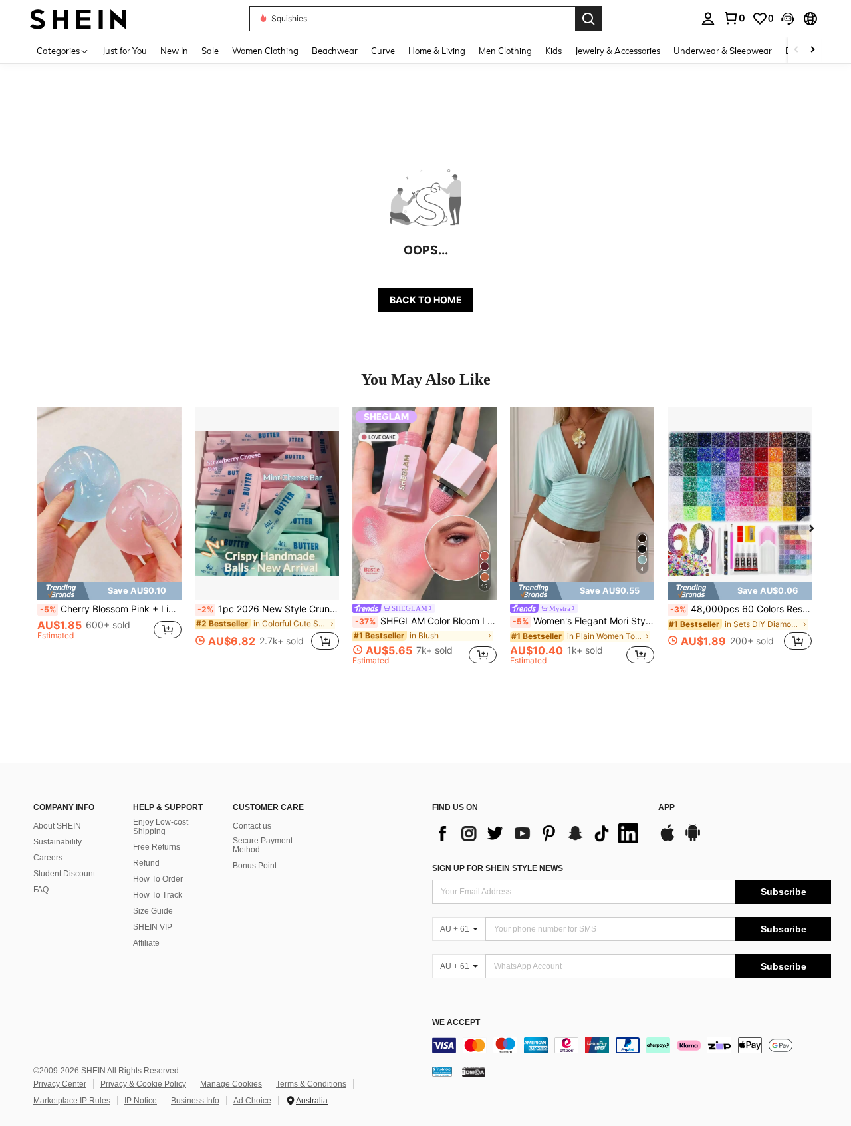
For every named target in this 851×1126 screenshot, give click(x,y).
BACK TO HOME (426, 299)
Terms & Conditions (311, 1084)
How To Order (158, 879)
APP (666, 807)
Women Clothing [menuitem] (265, 50)
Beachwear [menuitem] (335, 50)
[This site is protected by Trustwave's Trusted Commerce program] (442, 1071)
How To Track (157, 895)
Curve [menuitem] (383, 50)
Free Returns (156, 847)
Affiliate (146, 943)
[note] (109, 591)
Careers (47, 857)
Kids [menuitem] (553, 50)
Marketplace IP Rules (71, 1100)
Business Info (195, 1100)
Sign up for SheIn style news (497, 868)
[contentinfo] (631, 1045)
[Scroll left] (796, 50)
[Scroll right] (812, 50)
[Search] (588, 18)
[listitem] (109, 536)
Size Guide (153, 911)
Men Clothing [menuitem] (505, 50)
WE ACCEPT (456, 1022)
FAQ (41, 889)
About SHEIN (57, 826)
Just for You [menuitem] (124, 50)
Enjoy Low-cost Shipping (160, 826)
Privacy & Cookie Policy (143, 1084)
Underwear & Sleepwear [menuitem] (722, 50)
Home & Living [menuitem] (436, 50)
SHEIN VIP (152, 927)
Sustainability (57, 841)
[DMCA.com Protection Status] (473, 1071)
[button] (788, 19)
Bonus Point (255, 865)
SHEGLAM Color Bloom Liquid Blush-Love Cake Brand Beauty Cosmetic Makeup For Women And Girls (426, 621)
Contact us (252, 826)
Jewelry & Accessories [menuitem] (617, 50)
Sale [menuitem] (210, 50)
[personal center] (708, 19)
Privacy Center (59, 1084)
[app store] (667, 839)
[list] (538, 833)
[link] (734, 18)
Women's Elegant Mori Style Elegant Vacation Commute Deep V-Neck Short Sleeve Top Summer (583, 621)
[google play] (692, 839)
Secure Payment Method (263, 845)
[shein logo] (78, 18)
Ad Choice (252, 1100)
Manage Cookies (231, 1084)
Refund (146, 863)
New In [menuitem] (174, 50)
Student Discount (64, 873)
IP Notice (140, 1100)
